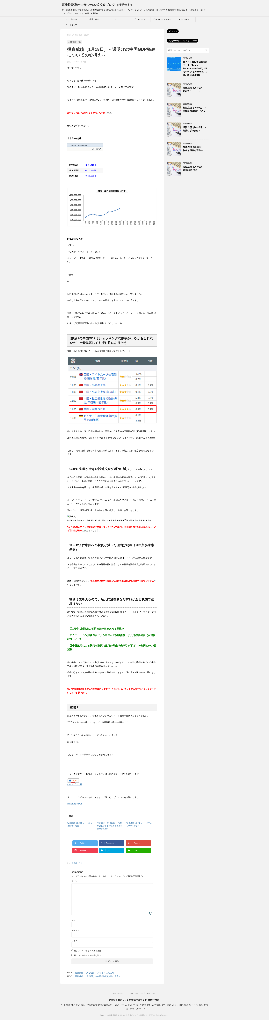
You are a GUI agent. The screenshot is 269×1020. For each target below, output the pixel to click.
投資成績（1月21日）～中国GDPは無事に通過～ (98, 976)
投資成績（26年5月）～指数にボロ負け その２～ (195, 109)
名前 (74, 920)
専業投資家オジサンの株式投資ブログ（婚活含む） (98, 5)
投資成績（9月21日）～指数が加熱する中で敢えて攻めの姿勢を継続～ (109, 826)
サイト (74, 940)
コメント (75, 881)
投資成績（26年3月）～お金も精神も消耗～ (195, 148)
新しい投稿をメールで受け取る (87, 955)
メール (75, 930)
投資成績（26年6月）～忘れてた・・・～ (195, 89)
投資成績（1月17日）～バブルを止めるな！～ (96, 973)
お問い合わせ (184, 19)
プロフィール (139, 19)
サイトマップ (71, 25)
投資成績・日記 (76, 863)
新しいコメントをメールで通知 (87, 951)
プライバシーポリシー (162, 19)
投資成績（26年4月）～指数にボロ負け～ (195, 129)
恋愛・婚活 (94, 19)
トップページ (71, 19)
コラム (116, 19)
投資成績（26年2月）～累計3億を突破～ (195, 168)
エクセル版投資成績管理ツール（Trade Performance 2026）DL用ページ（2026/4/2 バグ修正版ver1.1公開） (195, 68)
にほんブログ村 (74, 784)
